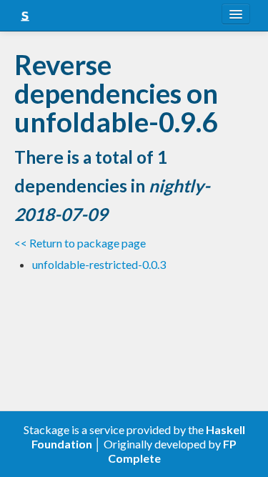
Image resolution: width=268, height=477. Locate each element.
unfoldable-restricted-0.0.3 (99, 264)
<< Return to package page (80, 243)
